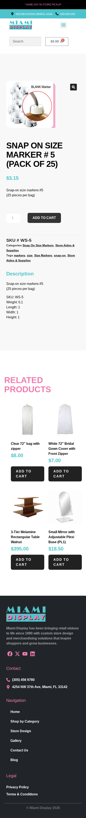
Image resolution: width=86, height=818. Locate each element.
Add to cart (44, 218)
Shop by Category (24, 721)
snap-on (60, 255)
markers (19, 255)
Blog (14, 760)
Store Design (20, 731)
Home (15, 712)
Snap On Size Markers (38, 245)
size (30, 255)
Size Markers (43, 255)
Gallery (16, 740)
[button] (63, 25)
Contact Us (19, 750)
